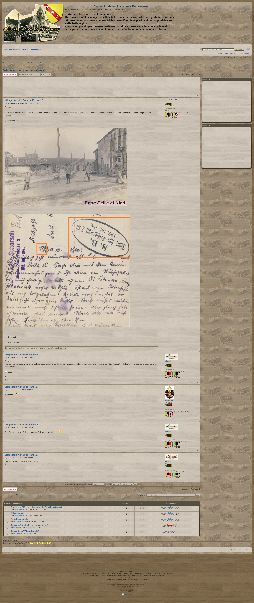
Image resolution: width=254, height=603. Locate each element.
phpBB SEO (127, 592)
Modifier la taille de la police (248, 49)
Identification (36, 49)
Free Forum (134, 586)
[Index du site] (33, 23)
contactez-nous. (127, 577)
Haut (197, 95)
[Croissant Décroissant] (129, 484)
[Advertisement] (227, 23)
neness (16, 533)
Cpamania (170, 525)
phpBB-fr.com (132, 590)
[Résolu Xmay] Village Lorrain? (25, 531)
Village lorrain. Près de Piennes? (24, 70)
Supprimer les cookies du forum (203, 550)
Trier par (108, 484)
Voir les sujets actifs (35, 63)
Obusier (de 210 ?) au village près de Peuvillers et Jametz (37, 507)
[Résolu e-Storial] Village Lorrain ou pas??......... (33, 525)
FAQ (227, 53)
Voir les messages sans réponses (14, 63)
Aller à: (142, 495)
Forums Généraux (22, 49)
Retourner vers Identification (15, 495)
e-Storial (12, 357)
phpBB (120, 585)
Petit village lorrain (19, 519)
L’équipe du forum (184, 550)
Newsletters (220, 53)
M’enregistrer (236, 53)
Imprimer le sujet (201, 49)
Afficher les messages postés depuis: (79, 484)
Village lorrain (17, 513)
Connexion (246, 53)
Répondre (6, 73)
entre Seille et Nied (16, 103)
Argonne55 (17, 527)
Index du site (9, 49)
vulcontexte (13, 390)
